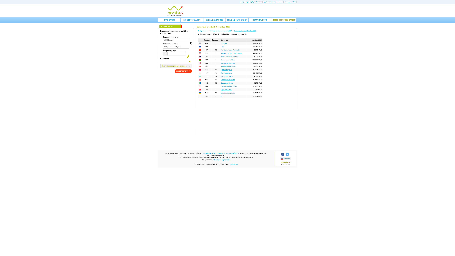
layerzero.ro (234, 164)
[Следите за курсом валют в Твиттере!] (287, 154)
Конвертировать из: (171, 37)
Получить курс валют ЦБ (260, 20)
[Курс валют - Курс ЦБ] (175, 10)
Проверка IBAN (290, 2)
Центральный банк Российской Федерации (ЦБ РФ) (221, 153)
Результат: (164, 58)
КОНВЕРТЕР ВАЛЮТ (183, 71)
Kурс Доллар (257, 2)
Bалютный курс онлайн (274, 2)
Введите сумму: (169, 51)
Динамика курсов (214, 20)
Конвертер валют (191, 20)
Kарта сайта (226, 160)
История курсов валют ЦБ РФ (284, 20)
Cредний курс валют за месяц (237, 20)
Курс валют (169, 20)
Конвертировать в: (170, 44)
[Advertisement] (245, 10)
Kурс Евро (245, 2)
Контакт (217, 160)
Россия (287, 159)
